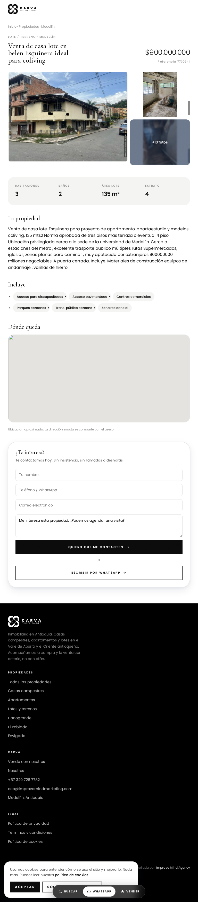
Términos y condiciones (30, 832)
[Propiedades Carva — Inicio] (22, 9)
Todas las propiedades (30, 682)
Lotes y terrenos (22, 708)
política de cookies (71, 875)
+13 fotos (160, 142)
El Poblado (17, 727)
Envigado (16, 735)
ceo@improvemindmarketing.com (40, 788)
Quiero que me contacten (99, 547)
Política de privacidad (28, 823)
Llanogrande (19, 718)
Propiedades (29, 26)
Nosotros (16, 770)
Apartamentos (21, 699)
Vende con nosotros (26, 761)
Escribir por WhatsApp (99, 573)
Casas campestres (26, 690)
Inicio (12, 26)
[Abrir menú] (185, 9)
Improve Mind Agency (173, 867)
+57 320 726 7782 (24, 779)
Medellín (48, 26)
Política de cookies (25, 841)
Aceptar (25, 886)
